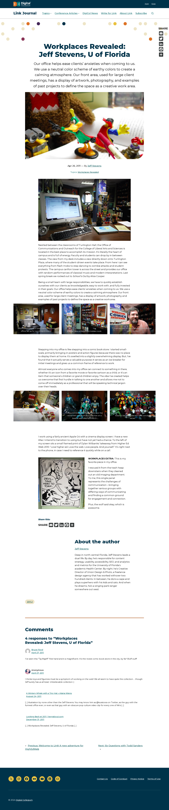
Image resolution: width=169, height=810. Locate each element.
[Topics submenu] (50, 13)
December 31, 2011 (35, 719)
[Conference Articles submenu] (78, 13)
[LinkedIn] (163, 44)
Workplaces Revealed (88, 172)
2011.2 (30, 602)
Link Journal (24, 13)
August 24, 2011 (33, 696)
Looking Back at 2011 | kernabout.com (45, 716)
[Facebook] (163, 49)
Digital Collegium (24, 800)
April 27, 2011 (37, 652)
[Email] (163, 33)
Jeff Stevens (94, 166)
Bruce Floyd (37, 650)
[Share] (163, 54)
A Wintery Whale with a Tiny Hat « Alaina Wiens (49, 693)
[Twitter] (163, 38)
